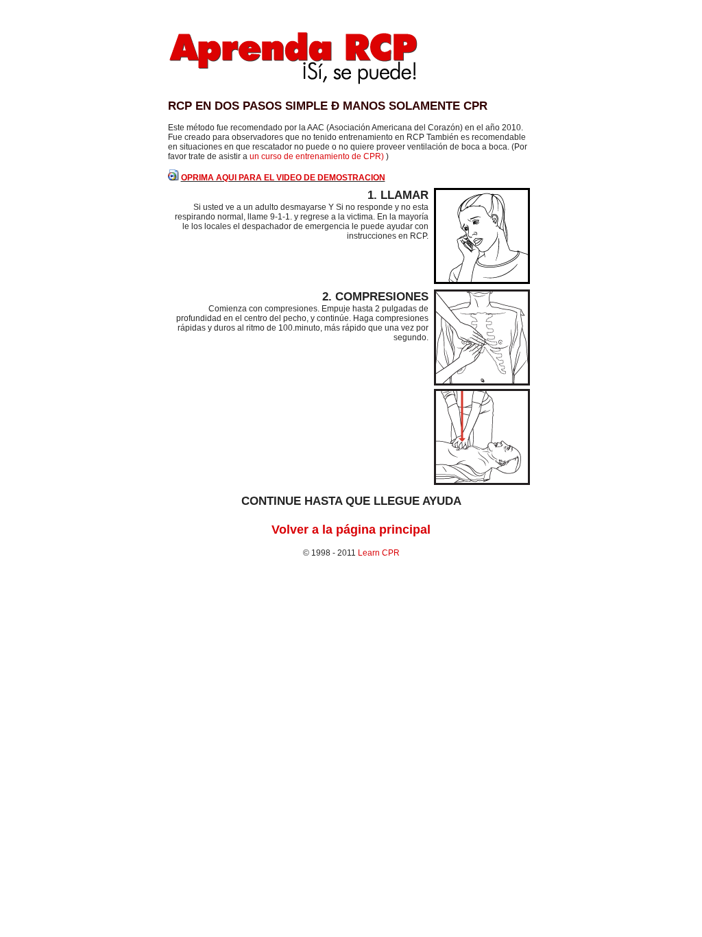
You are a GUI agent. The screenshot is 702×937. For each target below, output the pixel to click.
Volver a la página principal (351, 529)
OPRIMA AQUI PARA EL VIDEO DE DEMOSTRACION (283, 177)
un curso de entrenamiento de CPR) (318, 156)
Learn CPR (379, 553)
